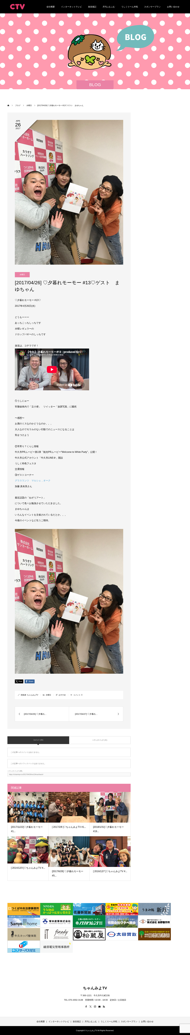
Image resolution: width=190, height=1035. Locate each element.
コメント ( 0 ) (38, 740)
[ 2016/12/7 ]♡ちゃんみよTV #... (110, 871)
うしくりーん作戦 (129, 7)
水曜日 (22, 275)
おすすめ (62, 695)
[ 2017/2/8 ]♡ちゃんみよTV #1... (69, 827)
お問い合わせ (173, 7)
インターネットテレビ (71, 7)
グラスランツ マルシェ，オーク (32, 480)
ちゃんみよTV (32, 695)
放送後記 (92, 7)
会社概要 (50, 7)
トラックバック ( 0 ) (99, 740)
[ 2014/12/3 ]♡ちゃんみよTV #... (28, 868)
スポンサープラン (152, 7)
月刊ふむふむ (109, 7)
